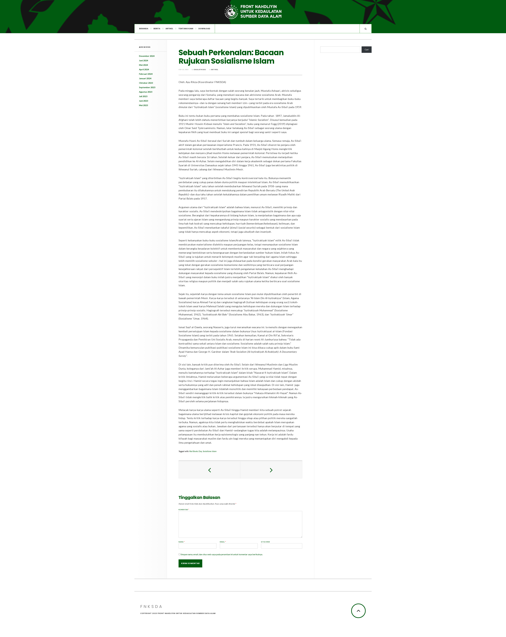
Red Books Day (195, 451)
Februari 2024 (145, 74)
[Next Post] (271, 469)
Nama (182, 542)
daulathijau (200, 69)
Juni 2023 (143, 100)
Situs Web (265, 542)
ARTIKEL (169, 28)
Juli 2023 (143, 96)
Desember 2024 (146, 56)
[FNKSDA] (253, 12)
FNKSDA (151, 606)
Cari (367, 49)
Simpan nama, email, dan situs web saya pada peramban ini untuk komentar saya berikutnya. (222, 554)
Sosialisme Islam (209, 451)
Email (223, 542)
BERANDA (143, 28)
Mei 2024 (143, 65)
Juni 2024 (143, 60)
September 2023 (147, 87)
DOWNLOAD (204, 28)
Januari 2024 (145, 78)
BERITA (157, 28)
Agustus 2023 (145, 92)
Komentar (184, 509)
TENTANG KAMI (185, 28)
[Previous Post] (209, 469)
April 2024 (144, 69)
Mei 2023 (143, 105)
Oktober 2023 (146, 83)
